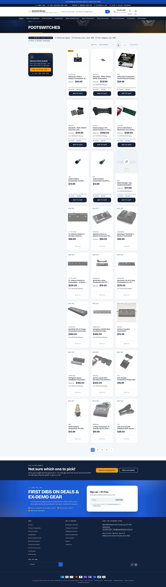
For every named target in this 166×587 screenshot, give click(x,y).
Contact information (84, 582)
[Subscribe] (61, 564)
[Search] (107, 11)
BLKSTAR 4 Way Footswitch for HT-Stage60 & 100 (100, 281)
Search (67, 541)
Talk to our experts (128, 470)
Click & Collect (69, 538)
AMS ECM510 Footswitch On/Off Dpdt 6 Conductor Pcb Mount (77, 180)
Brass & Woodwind (34, 541)
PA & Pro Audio (32, 531)
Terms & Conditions (113, 504)
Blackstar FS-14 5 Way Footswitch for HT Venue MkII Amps (126, 281)
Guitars (30, 524)
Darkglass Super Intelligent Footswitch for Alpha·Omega (77, 379)
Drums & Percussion (34, 548)
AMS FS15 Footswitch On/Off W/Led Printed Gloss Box (125, 77)
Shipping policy (118, 580)
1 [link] (92, 450)
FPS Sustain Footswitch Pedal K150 (126, 379)
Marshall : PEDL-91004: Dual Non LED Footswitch (77, 129)
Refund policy (108, 580)
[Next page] (112, 450)
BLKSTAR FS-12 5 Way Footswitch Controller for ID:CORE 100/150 (77, 330)
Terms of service (129, 580)
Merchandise (32, 554)
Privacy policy (99, 580)
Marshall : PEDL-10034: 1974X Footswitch (102, 77)
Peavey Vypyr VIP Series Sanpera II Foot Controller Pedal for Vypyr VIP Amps (101, 129)
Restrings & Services (71, 524)
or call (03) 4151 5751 (40, 73)
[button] (22, 18)
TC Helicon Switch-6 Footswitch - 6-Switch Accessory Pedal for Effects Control (77, 281)
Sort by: (94, 44)
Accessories (32, 551)
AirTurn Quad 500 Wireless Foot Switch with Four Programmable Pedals (101, 379)
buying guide (40, 69)
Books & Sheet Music (34, 538)
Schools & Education (71, 528)
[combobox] (82, 11)
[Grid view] (118, 45)
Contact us (68, 544)
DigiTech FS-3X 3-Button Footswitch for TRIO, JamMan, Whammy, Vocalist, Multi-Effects (102, 235)
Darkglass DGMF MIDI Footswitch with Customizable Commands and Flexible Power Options (102, 330)
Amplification (32, 534)
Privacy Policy (96, 506)
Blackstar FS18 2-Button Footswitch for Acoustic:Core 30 (77, 77)
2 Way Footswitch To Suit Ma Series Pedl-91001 (101, 427)
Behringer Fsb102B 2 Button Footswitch (125, 235)
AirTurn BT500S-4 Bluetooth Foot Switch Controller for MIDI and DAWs (126, 129)
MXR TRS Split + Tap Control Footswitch (124, 184)
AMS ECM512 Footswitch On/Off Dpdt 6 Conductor (75, 427)
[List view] (124, 45)
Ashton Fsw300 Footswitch (123, 330)
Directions (106, 527)
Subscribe (119, 500)
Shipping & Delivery (71, 531)
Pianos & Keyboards (34, 528)
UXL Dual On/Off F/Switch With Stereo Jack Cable (125, 427)
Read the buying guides (107, 470)
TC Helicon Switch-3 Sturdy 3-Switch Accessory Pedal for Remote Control (76, 235)
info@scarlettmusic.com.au (122, 529)
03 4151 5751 (107, 529)
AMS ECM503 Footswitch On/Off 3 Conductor (101, 180)
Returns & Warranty (71, 534)
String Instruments (34, 544)
